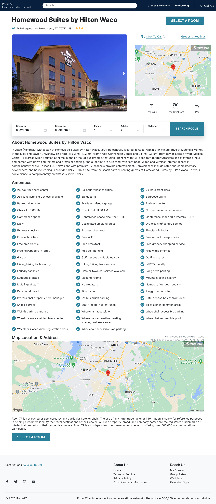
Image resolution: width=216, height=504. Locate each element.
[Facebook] (7, 482)
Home (117, 470)
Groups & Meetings (159, 5)
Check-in (21, 126)
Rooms (97, 126)
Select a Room (185, 20)
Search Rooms (187, 128)
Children (152, 126)
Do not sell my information (130, 482)
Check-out (60, 126)
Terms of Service (124, 474)
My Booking (182, 5)
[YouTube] (33, 482)
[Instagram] (24, 482)
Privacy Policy (122, 478)
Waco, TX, (53, 28)
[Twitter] (16, 482)
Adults (124, 126)
